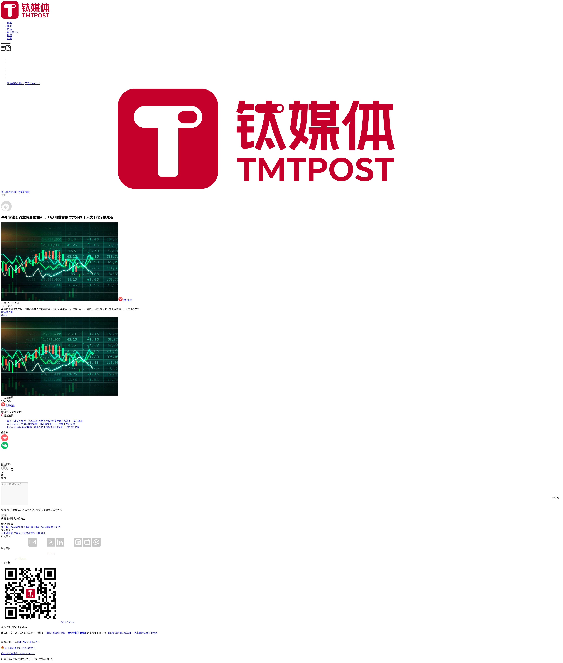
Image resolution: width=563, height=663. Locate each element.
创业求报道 (7, 533)
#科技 (4, 315)
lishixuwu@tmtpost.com (119, 632)
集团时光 (11, 74)
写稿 (9, 83)
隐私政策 (45, 527)
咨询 (9, 65)
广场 (9, 29)
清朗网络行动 (14, 80)
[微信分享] (4, 448)
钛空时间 (11, 71)
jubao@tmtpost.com (55, 632)
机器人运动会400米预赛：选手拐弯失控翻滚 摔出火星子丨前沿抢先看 (43, 427)
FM (28, 192)
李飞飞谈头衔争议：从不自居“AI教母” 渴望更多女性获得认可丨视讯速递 (45, 421)
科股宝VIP (12, 32)
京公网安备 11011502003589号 (20, 648)
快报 (9, 26)
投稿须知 (16, 527)
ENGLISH (35, 83)
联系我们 (35, 527)
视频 (9, 35)
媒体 (9, 55)
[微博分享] (4, 440)
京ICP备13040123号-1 (29, 642)
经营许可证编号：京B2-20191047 (18, 653)
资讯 (3, 192)
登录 (4, 515)
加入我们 (25, 527)
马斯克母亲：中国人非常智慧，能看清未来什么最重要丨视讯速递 (41, 424)
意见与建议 (29, 533)
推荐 (9, 23)
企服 (9, 59)
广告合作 (18, 533)
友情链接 (40, 533)
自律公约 (55, 527)
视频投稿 (16, 83)
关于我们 (6, 527)
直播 (9, 38)
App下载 (25, 83)
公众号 (10, 77)
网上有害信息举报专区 (145, 632)
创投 (9, 62)
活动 (9, 68)
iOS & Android (67, 622)
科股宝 (9, 192)
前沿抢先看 (7, 312)
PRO (15, 192)
